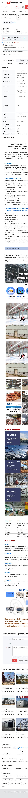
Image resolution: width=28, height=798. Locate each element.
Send (15, 660)
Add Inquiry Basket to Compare (10, 55)
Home (3, 11)
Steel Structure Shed (16, 783)
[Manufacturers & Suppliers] (14, 2)
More (3, 786)
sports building (19, 754)
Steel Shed (5, 783)
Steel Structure (22, 11)
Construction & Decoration (11, 11)
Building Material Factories (9, 776)
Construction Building (8, 779)
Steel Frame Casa (7, 768)
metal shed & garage (6, 754)
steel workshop (19, 751)
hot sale (3, 751)
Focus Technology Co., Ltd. (19, 791)
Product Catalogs (23, 748)
